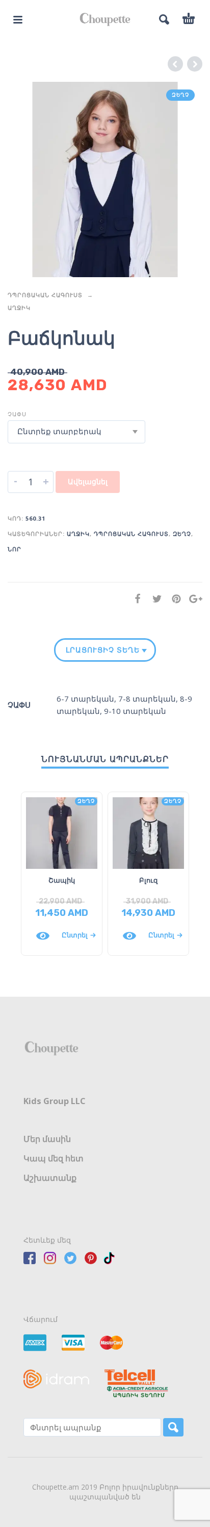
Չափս (17, 414)
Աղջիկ (19, 307)
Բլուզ (148, 880)
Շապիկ (61, 880)
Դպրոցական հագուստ (45, 295)
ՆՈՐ (14, 549)
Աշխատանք (49, 1177)
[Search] (173, 1427)
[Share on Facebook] (134, 598)
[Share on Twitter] (154, 598)
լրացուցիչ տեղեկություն (103, 650)
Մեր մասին (47, 1138)
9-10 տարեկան (135, 711)
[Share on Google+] (192, 598)
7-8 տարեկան (147, 698)
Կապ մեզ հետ (53, 1158)
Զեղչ (182, 533)
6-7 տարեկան (85, 698)
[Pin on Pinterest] (173, 598)
